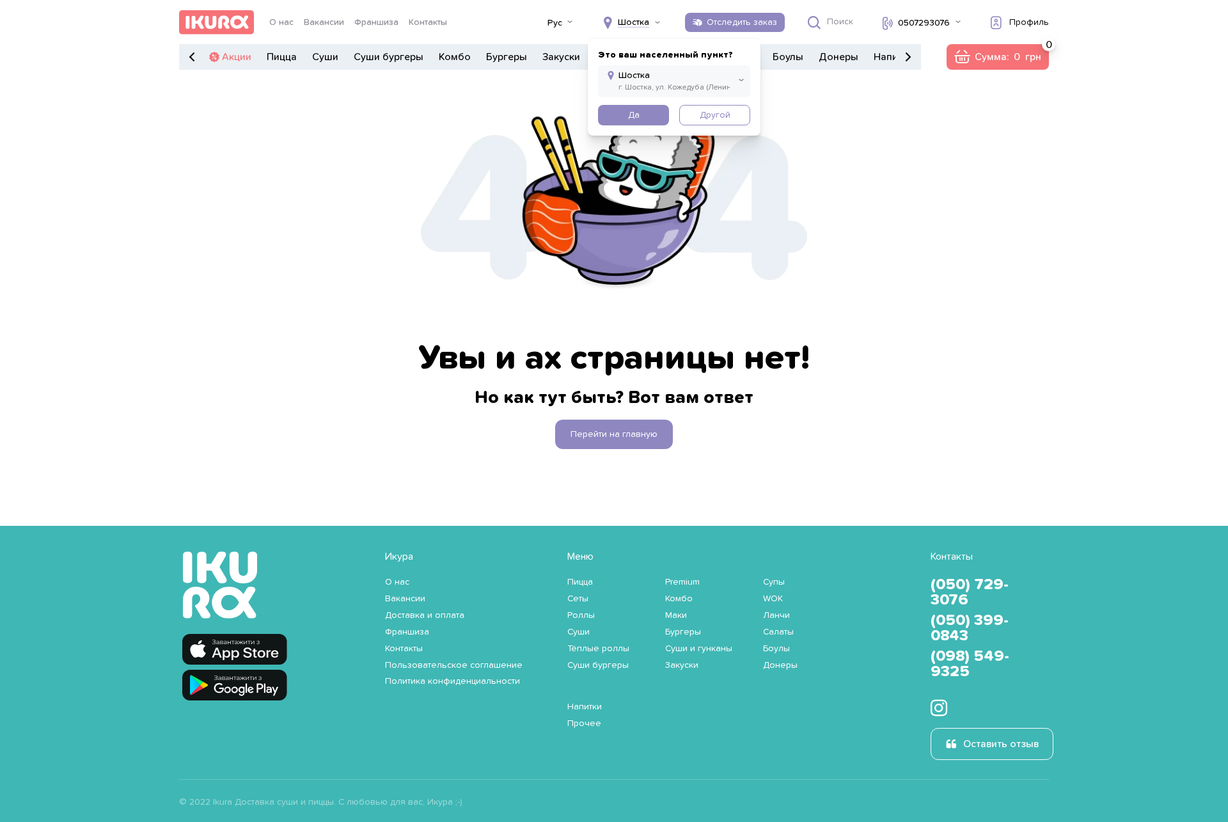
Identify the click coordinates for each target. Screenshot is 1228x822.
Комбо (455, 57)
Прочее (584, 723)
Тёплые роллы (598, 648)
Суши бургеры (388, 57)
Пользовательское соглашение (454, 665)
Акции (236, 57)
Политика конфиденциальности (452, 681)
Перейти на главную (614, 434)
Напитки (893, 57)
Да (634, 115)
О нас (281, 22)
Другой (715, 115)
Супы (774, 582)
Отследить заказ (742, 22)
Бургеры (506, 57)
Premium (682, 582)
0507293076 (924, 23)
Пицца (282, 57)
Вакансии (324, 22)
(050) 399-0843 (970, 628)
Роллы (581, 615)
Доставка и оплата (424, 615)
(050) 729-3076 (970, 592)
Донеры (838, 57)
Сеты (577, 598)
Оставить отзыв (1001, 744)
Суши (325, 57)
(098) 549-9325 (970, 664)
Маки (676, 615)
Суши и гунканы (698, 648)
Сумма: (997, 57)
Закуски (561, 57)
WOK (773, 598)
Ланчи (776, 615)
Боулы (788, 57)
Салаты (778, 632)
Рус (554, 23)
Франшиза (376, 22)
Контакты (428, 22)
